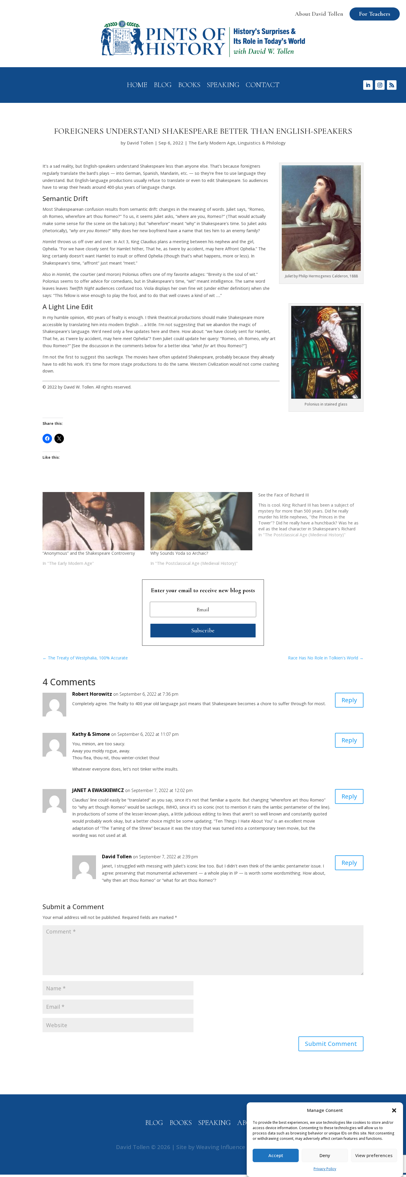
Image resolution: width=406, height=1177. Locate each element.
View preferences (374, 1156)
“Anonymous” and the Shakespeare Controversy (89, 553)
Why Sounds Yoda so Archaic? (179, 553)
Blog (162, 86)
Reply (349, 700)
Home (137, 86)
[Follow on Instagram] (380, 85)
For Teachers (374, 14)
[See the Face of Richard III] (312, 515)
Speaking (223, 86)
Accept (275, 1156)
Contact (262, 86)
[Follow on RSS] (391, 85)
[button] (394, 1110)
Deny (325, 1156)
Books (189, 86)
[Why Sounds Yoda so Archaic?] (201, 521)
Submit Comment (331, 1044)
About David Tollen (319, 14)
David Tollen (140, 143)
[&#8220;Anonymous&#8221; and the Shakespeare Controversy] (93, 521)
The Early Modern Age (211, 143)
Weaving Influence (220, 1147)
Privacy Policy (325, 1168)
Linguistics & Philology (262, 143)
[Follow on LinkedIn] (368, 85)
